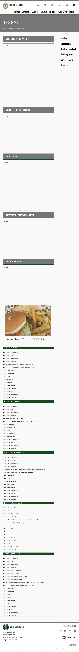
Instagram (70, 631)
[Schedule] (38, 5)
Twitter (65, 631)
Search (73, 5)
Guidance (64, 65)
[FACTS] (60, 5)
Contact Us (72, 12)
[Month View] (42, 339)
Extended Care (67, 59)
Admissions (25, 12)
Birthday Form (67, 54)
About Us (17, 12)
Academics (35, 12)
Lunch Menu (66, 44)
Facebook (61, 631)
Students (52, 12)
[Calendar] (52, 5)
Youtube (75, 631)
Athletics (44, 12)
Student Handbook (68, 49)
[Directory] (44, 5)
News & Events (62, 12)
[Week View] (43, 339)
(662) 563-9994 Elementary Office (12, 637)
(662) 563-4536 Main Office (11, 640)
